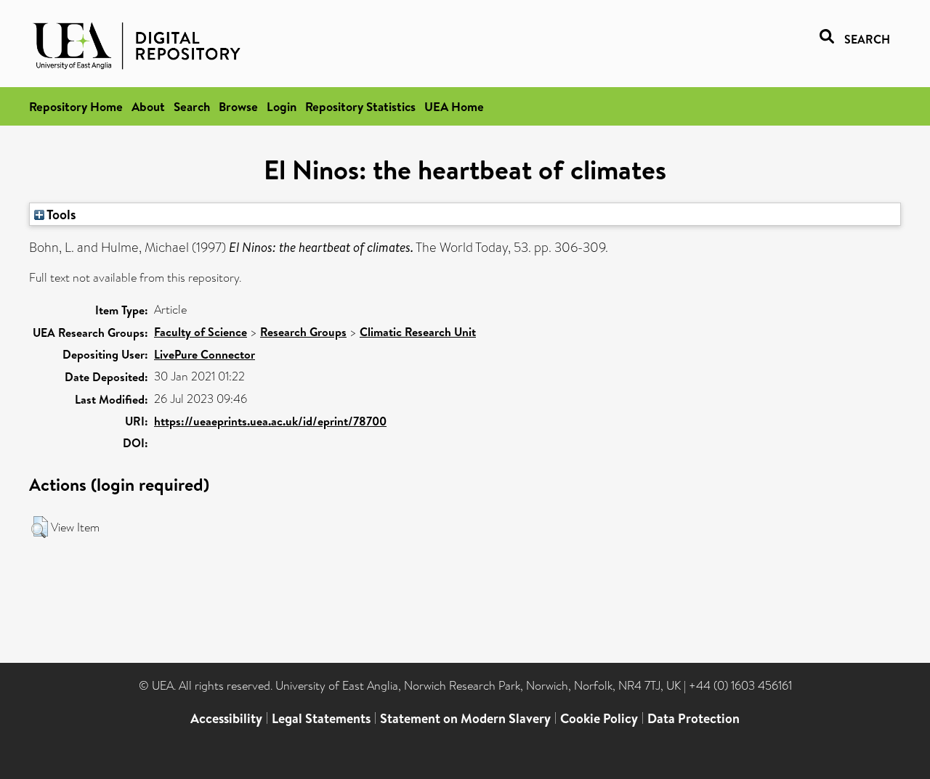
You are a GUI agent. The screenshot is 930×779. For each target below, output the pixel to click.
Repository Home (76, 106)
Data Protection (693, 718)
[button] (39, 527)
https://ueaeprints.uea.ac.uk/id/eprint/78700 (270, 421)
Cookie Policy (599, 718)
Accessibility (226, 718)
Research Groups (303, 332)
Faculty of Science (200, 332)
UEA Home (454, 106)
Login (281, 106)
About (148, 106)
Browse (238, 106)
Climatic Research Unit (418, 332)
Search (192, 106)
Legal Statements (321, 718)
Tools (60, 214)
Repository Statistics (360, 106)
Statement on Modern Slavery (465, 718)
